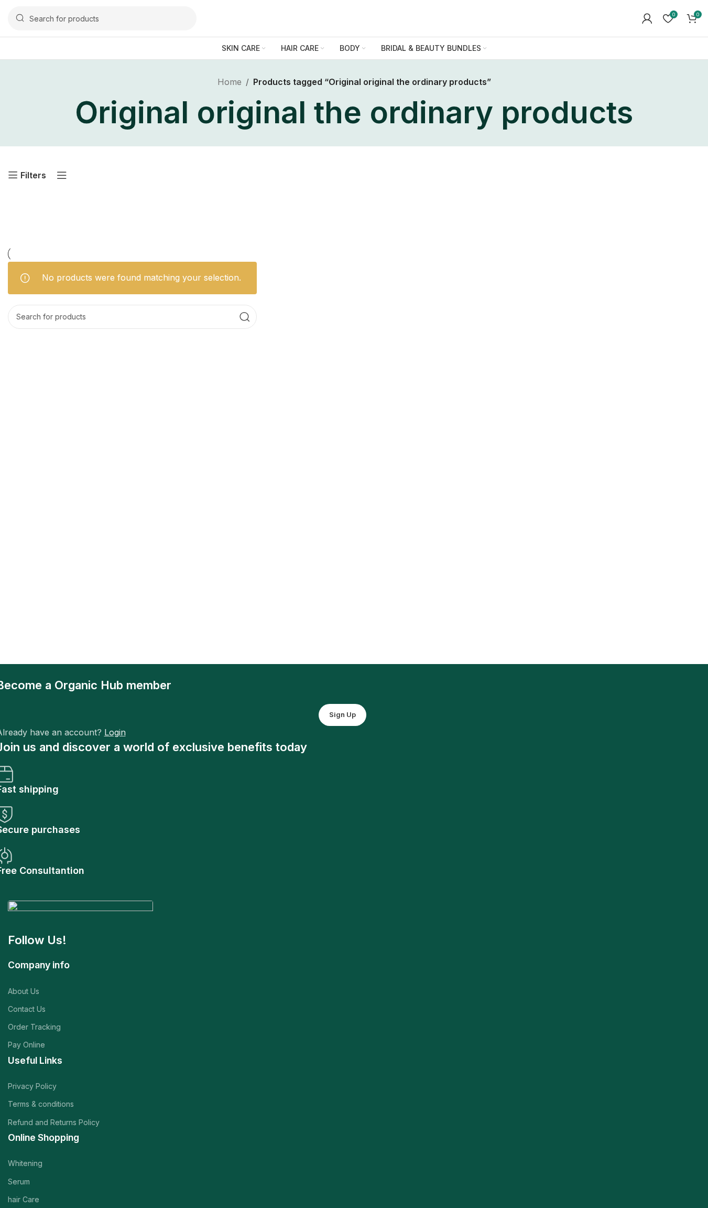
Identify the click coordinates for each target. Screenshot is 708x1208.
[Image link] (80, 916)
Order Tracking (34, 1026)
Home (229, 82)
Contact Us (27, 1008)
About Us (23, 991)
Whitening (25, 1163)
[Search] (245, 317)
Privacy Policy (32, 1086)
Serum (19, 1181)
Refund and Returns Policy (54, 1122)
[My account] (647, 18)
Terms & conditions (41, 1103)
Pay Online (26, 1044)
